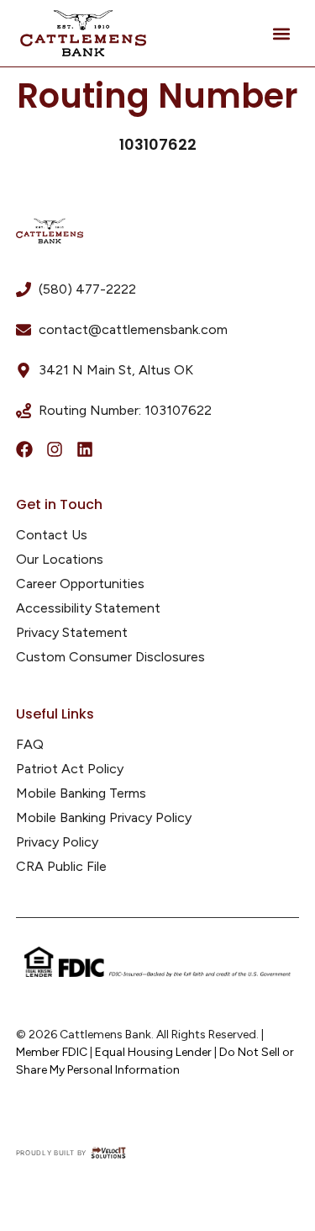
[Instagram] (54, 449)
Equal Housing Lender (153, 1052)
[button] (281, 33)
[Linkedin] (84, 449)
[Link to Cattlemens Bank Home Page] (83, 33)
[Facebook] (24, 449)
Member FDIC (51, 1052)
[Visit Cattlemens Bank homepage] (49, 231)
